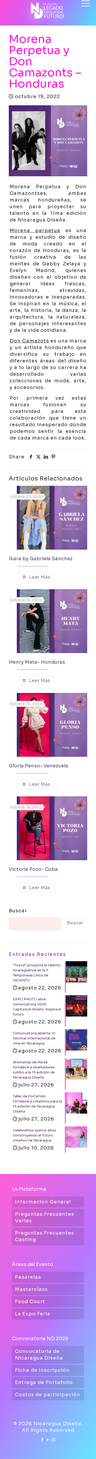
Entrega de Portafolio (44, 1382)
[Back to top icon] (85, 1448)
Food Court (30, 1302)
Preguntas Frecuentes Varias (44, 1217)
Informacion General (43, 1202)
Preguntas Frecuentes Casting (44, 1236)
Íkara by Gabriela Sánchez (41, 559)
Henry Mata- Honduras (37, 662)
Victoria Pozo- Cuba (33, 869)
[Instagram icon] (54, 1439)
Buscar (18, 911)
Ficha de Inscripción (42, 1370)
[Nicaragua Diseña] (48, 8)
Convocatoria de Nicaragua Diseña (39, 1354)
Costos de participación (47, 1395)
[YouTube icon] (48, 1439)
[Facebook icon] (43, 1439)
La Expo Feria (32, 1314)
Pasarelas (28, 1277)
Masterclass (31, 1289)
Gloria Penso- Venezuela (38, 766)
